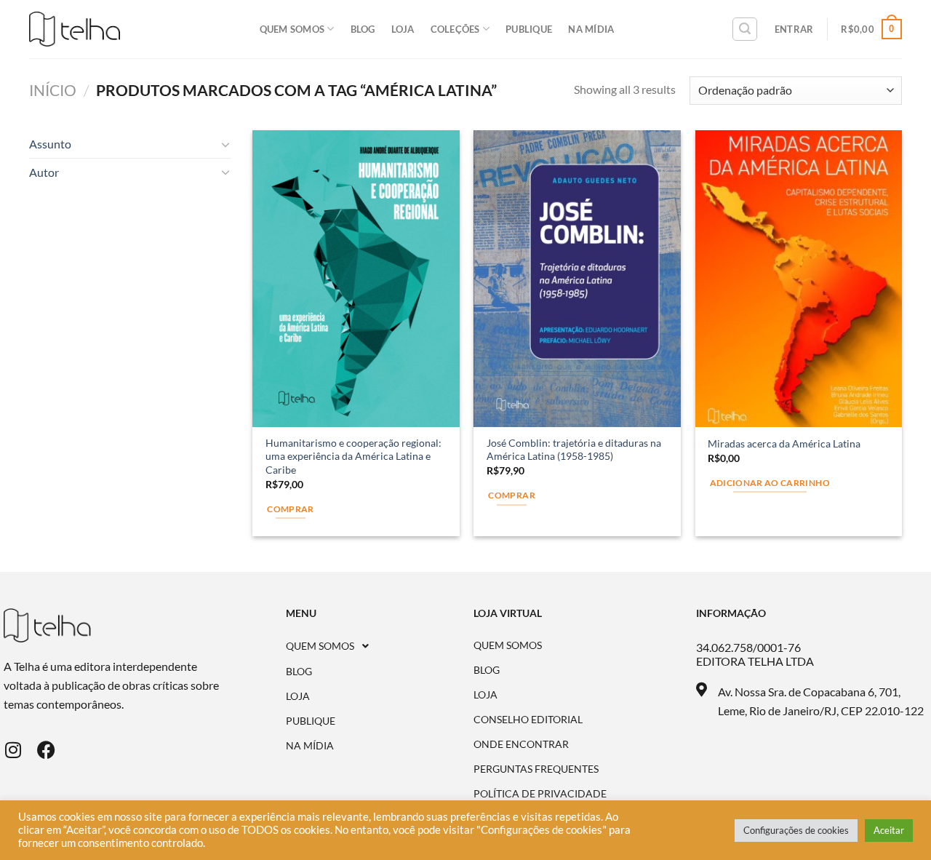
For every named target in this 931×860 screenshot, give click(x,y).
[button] (380, 646)
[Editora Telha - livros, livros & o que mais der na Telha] (74, 29)
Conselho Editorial (528, 719)
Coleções (455, 29)
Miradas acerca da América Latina (784, 443)
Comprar (511, 495)
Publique (529, 29)
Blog (363, 29)
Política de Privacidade (540, 794)
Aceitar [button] (889, 830)
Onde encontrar (521, 744)
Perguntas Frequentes (536, 769)
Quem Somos (292, 29)
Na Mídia (591, 29)
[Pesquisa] (744, 29)
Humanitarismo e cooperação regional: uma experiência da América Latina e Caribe (353, 456)
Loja (403, 29)
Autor (44, 172)
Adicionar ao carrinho (770, 482)
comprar (290, 509)
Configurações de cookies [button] (796, 830)
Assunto (50, 144)
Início (52, 90)
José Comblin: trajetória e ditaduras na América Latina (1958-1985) (574, 450)
